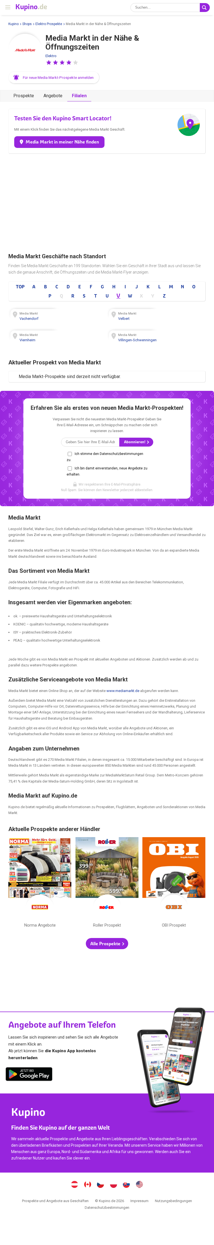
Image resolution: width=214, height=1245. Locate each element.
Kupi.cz (100, 1185)
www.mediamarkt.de (122, 691)
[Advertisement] (107, 201)
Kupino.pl (113, 1185)
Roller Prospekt (107, 883)
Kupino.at (74, 1185)
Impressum (139, 1201)
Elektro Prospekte (48, 24)
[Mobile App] (29, 1075)
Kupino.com (139, 1185)
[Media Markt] (25, 50)
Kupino (13, 24)
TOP (20, 286)
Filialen (79, 95)
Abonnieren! (135, 442)
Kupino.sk (126, 1185)
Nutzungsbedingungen (173, 1201)
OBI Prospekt (173, 883)
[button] (48, 62)
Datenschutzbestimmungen (107, 1207)
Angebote (52, 95)
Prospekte (23, 95)
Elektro (51, 56)
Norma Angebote (39, 883)
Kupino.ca (87, 1185)
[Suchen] (205, 7)
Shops (27, 24)
